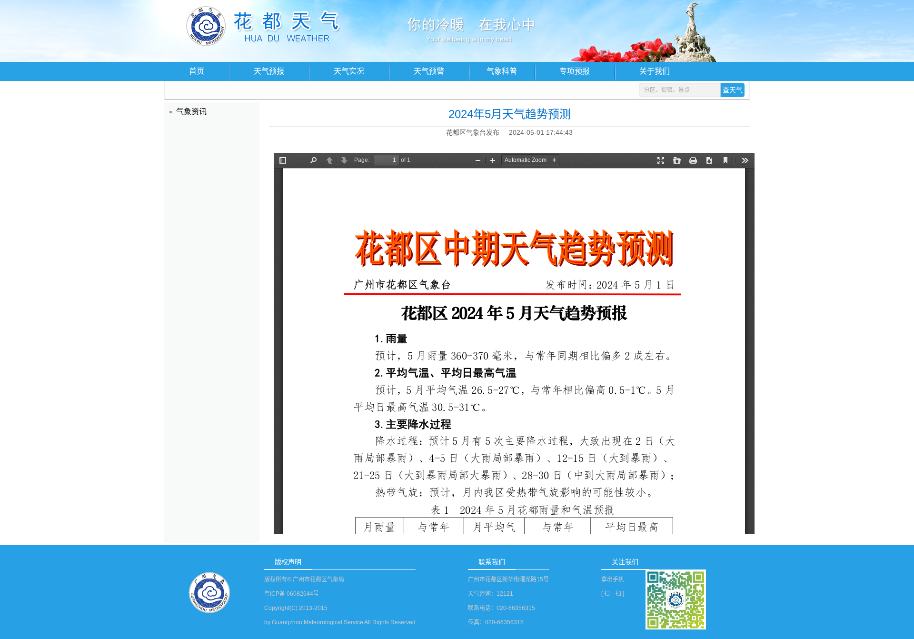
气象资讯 (191, 112)
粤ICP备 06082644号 (291, 593)
